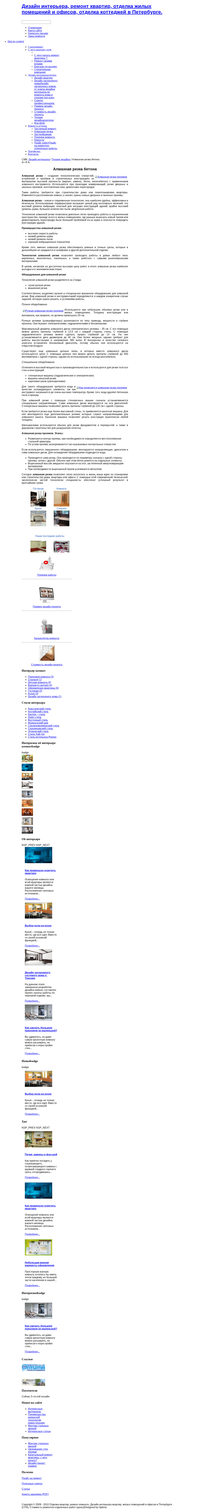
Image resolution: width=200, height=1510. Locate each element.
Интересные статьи (39, 1431)
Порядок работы (46, 575)
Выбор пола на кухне (38, 925)
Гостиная (38, 488)
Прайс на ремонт (32, 1478)
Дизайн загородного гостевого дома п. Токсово (37, 975)
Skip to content (16, 41)
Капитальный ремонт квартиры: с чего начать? (40, 1457)
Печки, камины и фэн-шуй (41, 1154)
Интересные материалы (35, 1410)
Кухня (38, 508)
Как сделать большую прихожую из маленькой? (41, 1029)
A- (29, 162)
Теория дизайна (61, 159)
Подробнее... (32, 898)
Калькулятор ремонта (46, 638)
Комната (61, 488)
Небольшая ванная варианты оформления (39, 1264)
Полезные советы (32, 1483)
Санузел (61, 508)
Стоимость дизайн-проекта (46, 664)
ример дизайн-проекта (48, 606)
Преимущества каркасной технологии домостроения (37, 1418)
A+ (23, 162)
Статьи (26, 1489)
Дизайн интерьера (39, 159)
